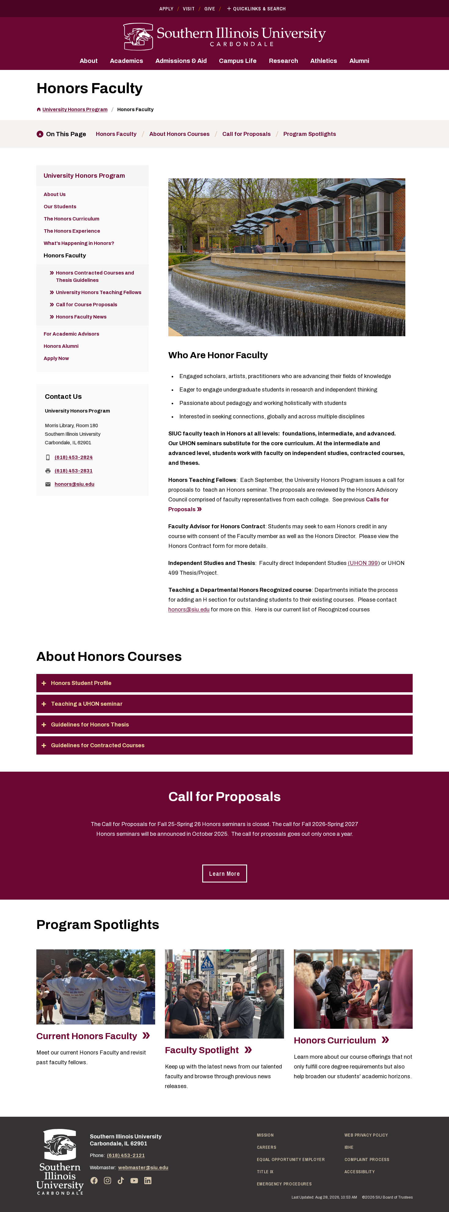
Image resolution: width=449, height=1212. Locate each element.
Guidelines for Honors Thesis (90, 725)
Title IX (265, 1171)
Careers (266, 1147)
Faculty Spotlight (203, 1050)
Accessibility (360, 1171)
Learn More (224, 873)
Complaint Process (367, 1159)
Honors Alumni (61, 346)
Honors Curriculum (336, 1040)
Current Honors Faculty (87, 1036)
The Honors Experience (72, 231)
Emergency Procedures (284, 1184)
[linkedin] (148, 1180)
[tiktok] (121, 1180)
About (89, 60)
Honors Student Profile (81, 683)
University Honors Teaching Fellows (98, 292)
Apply (166, 8)
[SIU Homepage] (224, 37)
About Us (55, 194)
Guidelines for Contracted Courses (97, 745)
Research (283, 60)
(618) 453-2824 (74, 457)
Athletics (323, 60)
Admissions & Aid (181, 60)
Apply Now (56, 358)
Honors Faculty (135, 109)
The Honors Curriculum (71, 218)
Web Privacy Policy (366, 1135)
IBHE (349, 1147)
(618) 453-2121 (126, 1155)
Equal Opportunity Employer (291, 1159)
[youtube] (134, 1180)
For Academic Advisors (71, 334)
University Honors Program (75, 109)
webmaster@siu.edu (143, 1167)
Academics (126, 60)
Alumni (359, 60)
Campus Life (238, 60)
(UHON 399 (363, 563)
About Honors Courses (179, 134)
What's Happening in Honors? (79, 243)
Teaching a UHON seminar (86, 704)
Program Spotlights (309, 134)
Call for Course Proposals (86, 304)
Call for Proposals (246, 134)
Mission (265, 1135)
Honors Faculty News (81, 316)
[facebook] (94, 1180)
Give (209, 8)
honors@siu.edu (189, 609)
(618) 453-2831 (74, 470)
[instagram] (107, 1180)
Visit (189, 8)
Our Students (60, 206)
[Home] (60, 1162)
